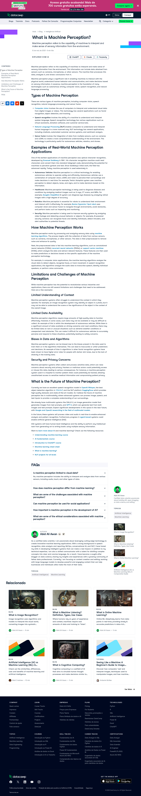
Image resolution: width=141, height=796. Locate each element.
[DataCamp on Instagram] (39, 782)
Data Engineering (15, 744)
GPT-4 (69, 405)
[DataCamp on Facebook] (10, 782)
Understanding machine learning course (51, 435)
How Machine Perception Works (12, 81)
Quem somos (14, 706)
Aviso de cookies (31, 788)
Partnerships (14, 720)
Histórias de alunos (92, 722)
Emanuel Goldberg (51, 160)
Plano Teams (64, 713)
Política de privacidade (16, 788)
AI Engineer (114, 748)
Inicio (34, 31)
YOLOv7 (59, 390)
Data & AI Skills (65, 706)
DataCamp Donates (92, 729)
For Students (89, 709)
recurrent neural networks (62, 248)
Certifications (39, 716)
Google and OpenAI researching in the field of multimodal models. (62, 410)
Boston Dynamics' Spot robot (84, 204)
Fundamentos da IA (67, 738)
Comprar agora (123, 6)
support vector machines (93, 248)
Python (112, 706)
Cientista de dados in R (93, 747)
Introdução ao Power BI (43, 748)
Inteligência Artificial (53, 31)
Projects (37, 720)
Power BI (113, 720)
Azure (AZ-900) (115, 755)
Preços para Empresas (68, 709)
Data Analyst (115, 738)
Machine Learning (15, 741)
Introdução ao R (40, 744)
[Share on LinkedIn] (7, 103)
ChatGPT (113, 727)
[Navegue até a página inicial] (15, 15)
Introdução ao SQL (41, 741)
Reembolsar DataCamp (93, 718)
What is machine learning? (46, 451)
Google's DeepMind (51, 195)
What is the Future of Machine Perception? (12, 90)
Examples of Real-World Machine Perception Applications (10, 75)
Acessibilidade (78, 788)
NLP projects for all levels (45, 455)
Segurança (89, 788)
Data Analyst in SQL (92, 738)
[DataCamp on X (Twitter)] (18, 782)
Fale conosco (14, 727)
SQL (111, 713)
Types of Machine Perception (11, 70)
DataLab (38, 727)
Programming (14, 748)
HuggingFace (87, 390)
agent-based (85, 417)
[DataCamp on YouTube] (32, 782)
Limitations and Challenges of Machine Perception (12, 85)
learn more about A (46, 431)
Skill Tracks (39, 709)
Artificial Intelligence (117, 716)
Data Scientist (115, 744)
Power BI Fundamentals (68, 750)
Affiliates (12, 716)
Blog (41, 31)
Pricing (87, 706)
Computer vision (41, 108)
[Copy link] (3, 103)
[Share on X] (22, 103)
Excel (112, 723)
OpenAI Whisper (88, 387)
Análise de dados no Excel (44, 751)
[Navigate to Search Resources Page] (100, 21)
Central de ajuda (15, 723)
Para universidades (92, 725)
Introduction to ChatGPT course (48, 443)
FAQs (3, 95)
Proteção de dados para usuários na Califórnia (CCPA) (55, 788)
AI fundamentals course (45, 439)
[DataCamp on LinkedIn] (25, 782)
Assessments (39, 723)
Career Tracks (40, 706)
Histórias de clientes (67, 720)
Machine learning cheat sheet (47, 447)
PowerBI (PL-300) (116, 751)
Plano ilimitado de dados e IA (70, 716)
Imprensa (12, 709)
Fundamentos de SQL (67, 741)
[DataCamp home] (24, 777)
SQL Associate (115, 741)
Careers (12, 713)
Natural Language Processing (47, 127)
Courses (38, 713)
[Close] (138, 6)
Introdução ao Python (42, 738)
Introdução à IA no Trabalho (45, 755)
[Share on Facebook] (12, 103)
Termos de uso (13, 792)
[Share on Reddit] (17, 103)
